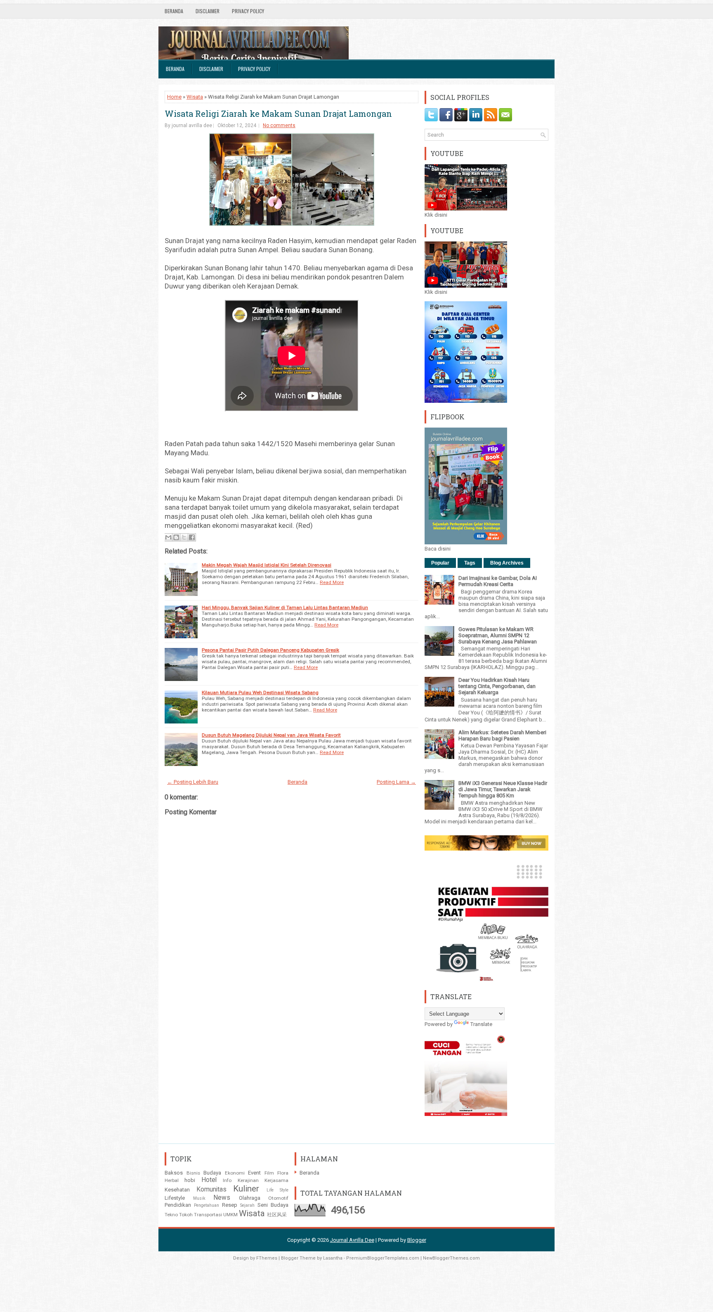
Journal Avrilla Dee (352, 1240)
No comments (279, 125)
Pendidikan (178, 1205)
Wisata (195, 97)
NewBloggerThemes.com (451, 1258)
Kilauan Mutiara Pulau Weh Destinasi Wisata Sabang (260, 692)
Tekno (171, 1214)
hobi (189, 1180)
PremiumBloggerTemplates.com (382, 1258)
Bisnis (193, 1173)
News (221, 1197)
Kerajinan (248, 1180)
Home (174, 97)
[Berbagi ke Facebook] (192, 537)
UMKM (230, 1214)
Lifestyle (175, 1198)
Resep (229, 1205)
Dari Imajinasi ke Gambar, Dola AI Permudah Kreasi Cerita (497, 581)
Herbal (172, 1180)
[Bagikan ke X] (184, 537)
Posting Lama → (396, 782)
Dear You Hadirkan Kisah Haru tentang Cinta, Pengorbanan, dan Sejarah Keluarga (497, 686)
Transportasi (208, 1214)
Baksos (174, 1173)
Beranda (174, 10)
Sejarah (247, 1205)
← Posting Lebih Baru (192, 782)
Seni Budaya (272, 1205)
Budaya (212, 1173)
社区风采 (277, 1214)
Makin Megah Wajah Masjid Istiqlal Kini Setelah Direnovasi (266, 565)
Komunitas (211, 1189)
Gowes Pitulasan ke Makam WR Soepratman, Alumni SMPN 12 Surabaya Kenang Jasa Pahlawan (497, 635)
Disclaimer (208, 10)
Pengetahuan (206, 1205)
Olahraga (249, 1198)
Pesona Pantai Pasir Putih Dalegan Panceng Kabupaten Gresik (270, 650)
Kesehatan (177, 1190)
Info (227, 1180)
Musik (199, 1198)
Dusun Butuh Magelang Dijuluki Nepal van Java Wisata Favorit (271, 735)
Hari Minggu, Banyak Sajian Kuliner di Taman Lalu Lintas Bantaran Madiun (285, 607)
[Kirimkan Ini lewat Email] (168, 537)
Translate (481, 1024)
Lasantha (332, 1258)
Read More (332, 582)
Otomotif (278, 1198)
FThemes (266, 1258)
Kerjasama (276, 1180)
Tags (469, 563)
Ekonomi (235, 1173)
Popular (440, 563)
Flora (282, 1173)
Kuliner (246, 1189)
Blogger (416, 1240)
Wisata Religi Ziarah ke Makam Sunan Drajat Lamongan (278, 113)
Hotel (209, 1180)
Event (254, 1173)
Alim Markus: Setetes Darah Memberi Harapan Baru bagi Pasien (502, 735)
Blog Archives (507, 563)
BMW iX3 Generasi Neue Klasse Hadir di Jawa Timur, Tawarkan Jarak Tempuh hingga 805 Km (502, 789)
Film (269, 1173)
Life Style (278, 1190)
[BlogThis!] (176, 537)
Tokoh (186, 1214)
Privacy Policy (248, 10)
